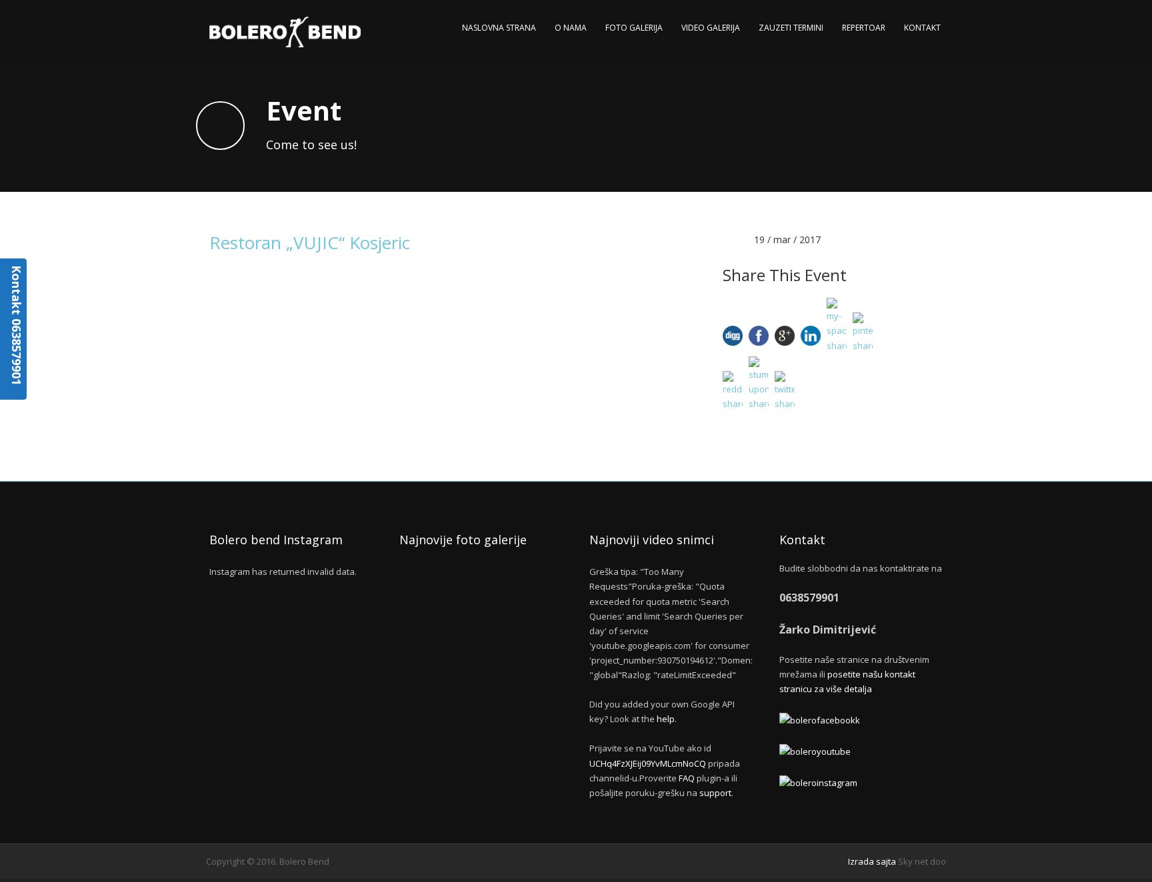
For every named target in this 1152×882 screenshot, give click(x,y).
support (715, 793)
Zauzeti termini (791, 27)
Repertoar (863, 27)
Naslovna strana (499, 27)
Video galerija (710, 27)
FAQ (687, 778)
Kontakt (922, 27)
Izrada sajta (872, 861)
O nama (571, 27)
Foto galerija (634, 27)
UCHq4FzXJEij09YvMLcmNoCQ (647, 763)
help (666, 719)
